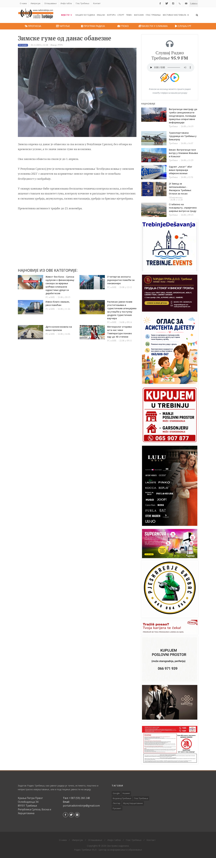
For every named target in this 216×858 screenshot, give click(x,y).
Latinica (193, 3)
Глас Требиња (82, 3)
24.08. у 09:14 (125, 322)
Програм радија (94, 26)
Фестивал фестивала (175, 15)
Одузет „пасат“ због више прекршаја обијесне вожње (180, 170)
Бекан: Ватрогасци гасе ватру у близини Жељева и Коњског (183, 153)
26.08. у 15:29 (187, 160)
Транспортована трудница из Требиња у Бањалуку (183, 136)
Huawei (126, 793)
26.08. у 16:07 (187, 143)
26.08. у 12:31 (187, 177)
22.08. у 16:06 (64, 333)
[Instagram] (173, 3)
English (101, 15)
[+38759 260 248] (179, 3)
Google (116, 793)
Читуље (64, 26)
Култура (111, 15)
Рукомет (117, 808)
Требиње (173, 126)
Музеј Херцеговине (133, 803)
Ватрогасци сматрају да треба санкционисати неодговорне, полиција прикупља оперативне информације (183, 116)
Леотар (116, 803)
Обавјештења (175, 197)
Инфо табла (66, 3)
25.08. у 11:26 (64, 308)
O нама (23, 3)
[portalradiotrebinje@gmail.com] (186, 3)
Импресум (35, 3)
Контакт (96, 3)
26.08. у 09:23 (187, 214)
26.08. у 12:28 (176, 199)
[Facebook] (160, 3)
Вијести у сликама (154, 26)
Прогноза (34, 26)
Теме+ (129, 15)
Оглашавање (50, 3)
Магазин (139, 15)
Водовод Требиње (122, 798)
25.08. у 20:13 (64, 297)
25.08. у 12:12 (125, 287)
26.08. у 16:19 (187, 126)
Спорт (120, 15)
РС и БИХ (50, 297)
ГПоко (124, 26)
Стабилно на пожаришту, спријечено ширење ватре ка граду (183, 207)
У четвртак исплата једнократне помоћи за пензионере (121, 280)
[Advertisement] (77, 237)
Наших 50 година (85, 15)
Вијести (65, 15)
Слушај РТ (184, 26)
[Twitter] (167, 3)
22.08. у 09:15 (125, 340)
